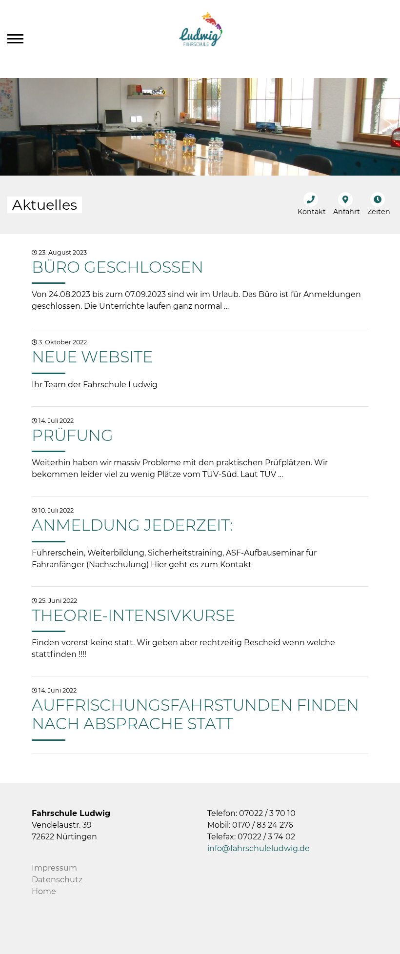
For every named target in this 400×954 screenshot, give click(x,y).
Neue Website (92, 356)
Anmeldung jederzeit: (132, 525)
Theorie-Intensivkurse (133, 615)
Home (44, 891)
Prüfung (72, 435)
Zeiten (378, 211)
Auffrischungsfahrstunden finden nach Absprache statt (195, 714)
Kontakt (312, 211)
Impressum (54, 868)
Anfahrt (346, 211)
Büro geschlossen (117, 267)
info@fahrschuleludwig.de (258, 848)
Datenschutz (57, 879)
